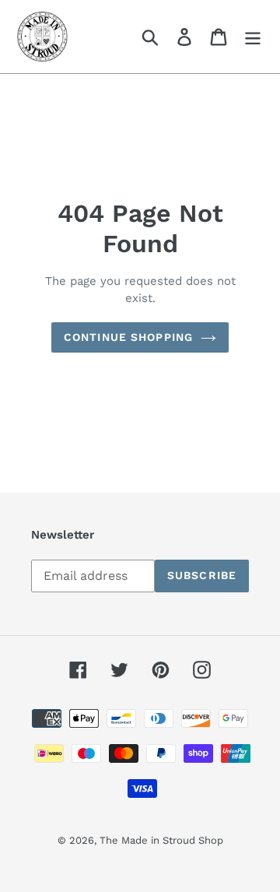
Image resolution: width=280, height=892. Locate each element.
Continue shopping (128, 337)
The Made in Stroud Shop (161, 840)
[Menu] (253, 36)
